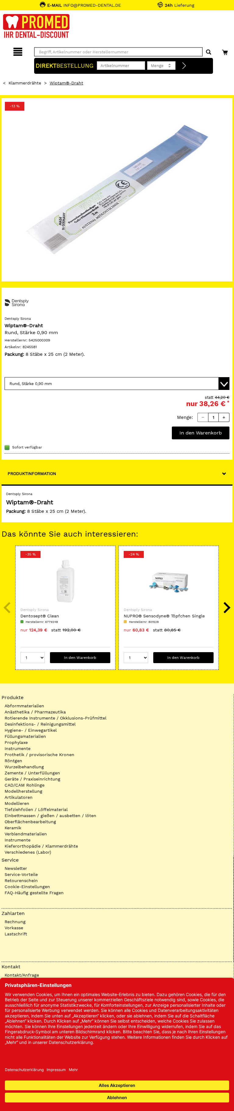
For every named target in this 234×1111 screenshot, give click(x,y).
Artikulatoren (19, 797)
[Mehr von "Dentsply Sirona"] (17, 302)
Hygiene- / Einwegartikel (31, 730)
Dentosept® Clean (39, 615)
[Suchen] (208, 52)
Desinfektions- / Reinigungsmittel (40, 724)
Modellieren (17, 803)
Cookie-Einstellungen (27, 886)
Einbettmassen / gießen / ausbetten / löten (50, 815)
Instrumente (17, 748)
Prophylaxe (16, 742)
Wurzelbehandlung (24, 766)
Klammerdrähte (25, 82)
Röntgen (13, 760)
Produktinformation (32, 473)
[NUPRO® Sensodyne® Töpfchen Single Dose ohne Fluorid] (168, 581)
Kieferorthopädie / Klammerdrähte (41, 846)
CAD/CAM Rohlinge (24, 785)
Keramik (13, 827)
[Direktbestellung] (184, 65)
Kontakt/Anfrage (22, 975)
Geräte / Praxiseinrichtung (32, 779)
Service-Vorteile (21, 874)
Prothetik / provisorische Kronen (39, 754)
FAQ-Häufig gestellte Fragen (34, 892)
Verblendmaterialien (26, 833)
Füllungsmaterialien (25, 736)
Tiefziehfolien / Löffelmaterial (36, 809)
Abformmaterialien (24, 705)
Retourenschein (21, 880)
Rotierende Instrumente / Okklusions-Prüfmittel (55, 718)
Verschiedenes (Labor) (28, 852)
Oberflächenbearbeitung (30, 821)
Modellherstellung (23, 791)
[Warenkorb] (225, 51)
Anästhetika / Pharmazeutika (35, 711)
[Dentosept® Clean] (65, 581)
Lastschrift (16, 933)
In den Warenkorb (200, 433)
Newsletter (16, 868)
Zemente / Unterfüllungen (32, 772)
